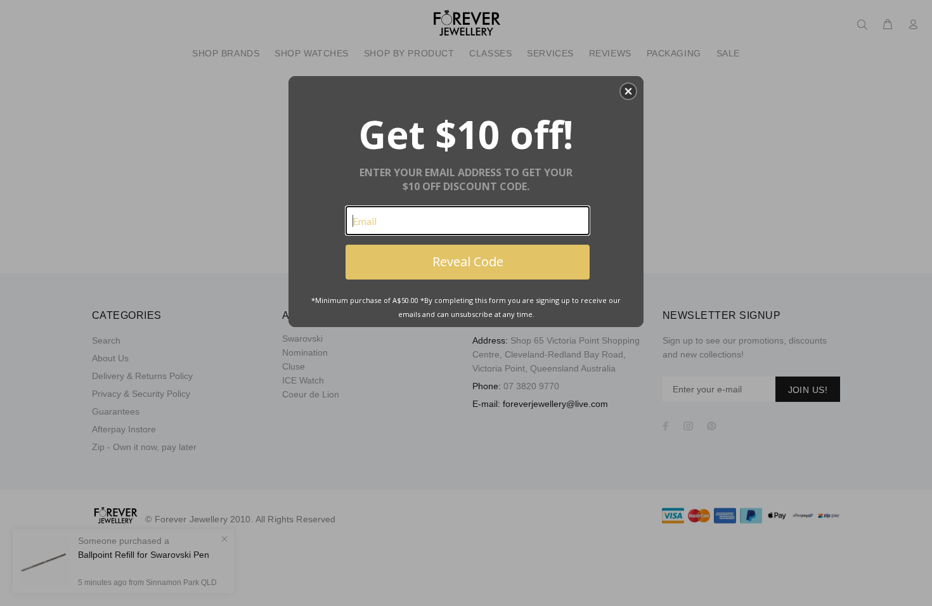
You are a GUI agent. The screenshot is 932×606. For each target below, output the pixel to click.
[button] (628, 91)
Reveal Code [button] (467, 261)
